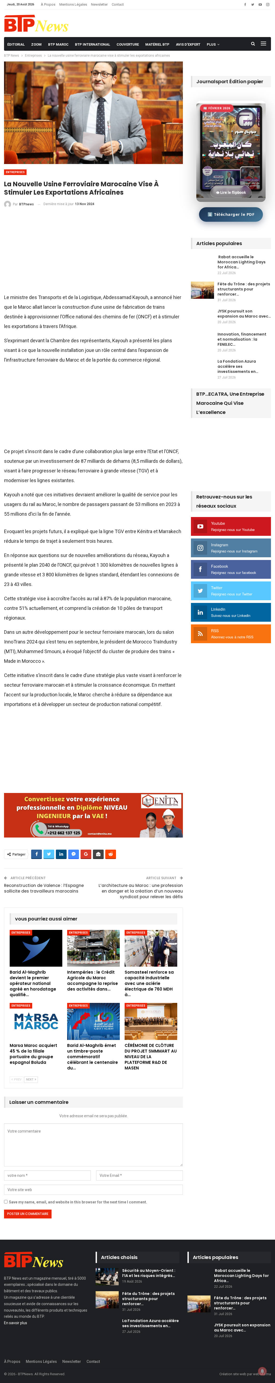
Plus (211, 44)
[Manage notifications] (262, 1371)
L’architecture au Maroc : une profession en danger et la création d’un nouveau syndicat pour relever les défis (141, 891)
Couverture (128, 44)
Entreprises (15, 172)
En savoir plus (15, 1323)
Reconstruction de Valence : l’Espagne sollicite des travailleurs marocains (44, 888)
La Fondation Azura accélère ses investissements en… (238, 366)
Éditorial (16, 44)
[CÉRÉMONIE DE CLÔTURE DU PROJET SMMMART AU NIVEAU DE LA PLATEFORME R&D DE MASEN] (151, 1021)
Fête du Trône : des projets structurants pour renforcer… (244, 289)
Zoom (36, 44)
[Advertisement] (93, 252)
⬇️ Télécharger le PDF (231, 214)
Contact (118, 4)
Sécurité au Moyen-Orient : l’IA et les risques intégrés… (148, 1273)
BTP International (92, 44)
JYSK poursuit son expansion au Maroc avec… (244, 313)
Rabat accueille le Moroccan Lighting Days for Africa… (242, 262)
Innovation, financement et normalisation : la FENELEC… (242, 339)
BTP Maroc (58, 44)
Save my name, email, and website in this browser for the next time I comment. (78, 1202)
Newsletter (99, 4)
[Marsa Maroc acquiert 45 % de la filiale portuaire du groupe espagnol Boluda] (36, 1021)
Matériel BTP (157, 44)
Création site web (232, 1374)
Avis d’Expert (188, 44)
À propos (48, 4)
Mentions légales (73, 4)
